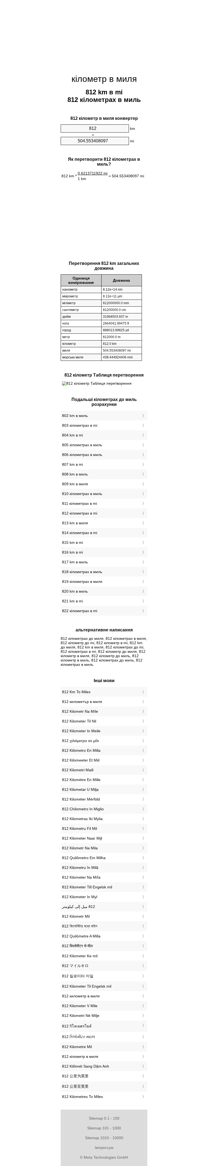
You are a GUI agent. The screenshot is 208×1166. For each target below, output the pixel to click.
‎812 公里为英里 (75, 1076)
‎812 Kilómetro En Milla (81, 750)
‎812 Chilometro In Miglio (83, 809)
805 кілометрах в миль (82, 445)
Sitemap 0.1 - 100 (104, 1118)
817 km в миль (75, 562)
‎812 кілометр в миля (80, 1056)
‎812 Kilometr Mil (76, 916)
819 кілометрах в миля (82, 581)
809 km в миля (75, 484)
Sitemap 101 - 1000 (104, 1128)
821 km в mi (72, 601)
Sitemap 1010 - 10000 (104, 1138)
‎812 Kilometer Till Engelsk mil (87, 887)
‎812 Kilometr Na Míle (80, 711)
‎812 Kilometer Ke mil (80, 956)
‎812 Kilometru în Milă (80, 867)
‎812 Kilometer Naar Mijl (82, 838)
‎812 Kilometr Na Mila (80, 848)
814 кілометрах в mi (79, 533)
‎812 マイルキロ (75, 965)
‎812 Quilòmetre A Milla (81, 936)
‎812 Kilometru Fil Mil (79, 828)
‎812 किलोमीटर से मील (77, 946)
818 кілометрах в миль (82, 572)
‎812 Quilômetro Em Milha (84, 858)
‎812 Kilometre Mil (77, 1047)
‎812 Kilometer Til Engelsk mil (86, 986)
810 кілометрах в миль (82, 494)
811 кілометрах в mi (79, 503)
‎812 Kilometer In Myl (79, 897)
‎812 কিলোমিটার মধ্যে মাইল (79, 926)
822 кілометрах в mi (79, 611)
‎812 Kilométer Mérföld (81, 799)
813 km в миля (75, 523)
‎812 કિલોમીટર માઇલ (78, 1037)
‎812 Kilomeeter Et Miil (80, 760)
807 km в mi (72, 464)
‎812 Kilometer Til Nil (79, 721)
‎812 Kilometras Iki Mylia (82, 819)
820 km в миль (75, 591)
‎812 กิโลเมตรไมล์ (77, 1026)
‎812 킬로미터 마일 (77, 976)
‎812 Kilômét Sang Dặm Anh (85, 1066)
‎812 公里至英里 (75, 1086)
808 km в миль (75, 474)
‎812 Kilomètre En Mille (81, 780)
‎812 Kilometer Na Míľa (81, 877)
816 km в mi (72, 552)
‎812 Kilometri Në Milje (80, 1015)
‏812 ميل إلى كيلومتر (78, 906)
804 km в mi (72, 435)
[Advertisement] (104, 34)
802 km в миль (75, 415)
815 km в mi (72, 542)
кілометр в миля (104, 79)
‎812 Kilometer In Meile (81, 731)
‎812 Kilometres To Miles (82, 1096)
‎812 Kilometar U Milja (80, 789)
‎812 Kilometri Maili (77, 770)
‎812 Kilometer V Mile (80, 1006)
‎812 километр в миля (81, 996)
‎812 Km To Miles (76, 692)
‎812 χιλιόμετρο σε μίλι (80, 740)
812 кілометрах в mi (79, 513)
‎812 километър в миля (82, 701)
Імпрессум (104, 1147)
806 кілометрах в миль (82, 454)
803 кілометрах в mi (79, 425)
